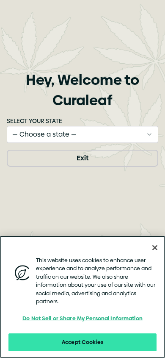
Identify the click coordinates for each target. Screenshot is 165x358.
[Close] (155, 247)
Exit (82, 158)
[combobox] (82, 134)
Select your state (34, 121)
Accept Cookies (82, 342)
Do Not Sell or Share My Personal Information (82, 318)
